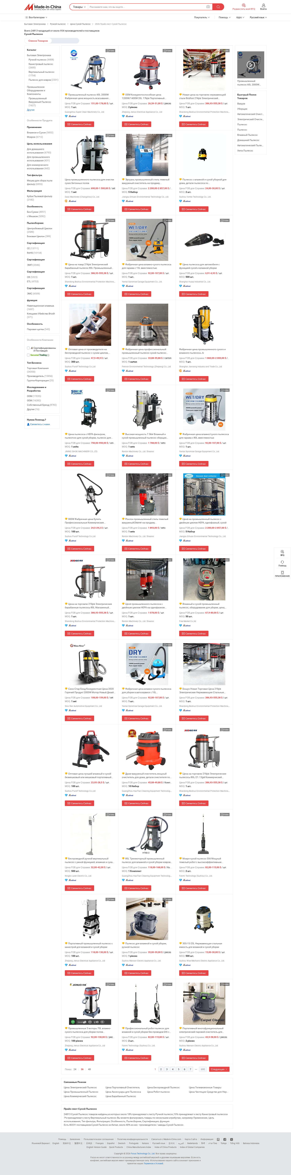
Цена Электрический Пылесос (80, 1087)
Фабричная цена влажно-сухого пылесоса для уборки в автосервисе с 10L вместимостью (146, 690)
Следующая (218, 1069)
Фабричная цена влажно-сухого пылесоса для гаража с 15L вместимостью (146, 266)
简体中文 (67, 1143)
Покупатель (200, 17)
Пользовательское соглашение (99, 1139)
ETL (33, 281)
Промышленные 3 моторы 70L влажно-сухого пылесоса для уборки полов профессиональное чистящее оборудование (89, 1030)
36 (82, 1069)
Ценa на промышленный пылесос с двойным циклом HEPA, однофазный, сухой (203, 520)
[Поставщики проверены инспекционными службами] (42, 349)
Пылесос (242, 124)
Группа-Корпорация (40, 380)
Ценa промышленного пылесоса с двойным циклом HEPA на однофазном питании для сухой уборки (143, 605)
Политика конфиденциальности (132, 1139)
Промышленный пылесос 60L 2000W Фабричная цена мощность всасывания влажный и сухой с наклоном (87, 96)
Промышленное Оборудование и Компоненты (36, 90)
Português (133, 1143)
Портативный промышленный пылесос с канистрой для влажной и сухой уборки (89, 945)
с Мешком (36, 216)
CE (33, 248)
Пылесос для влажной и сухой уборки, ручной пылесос (144, 945)
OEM (34, 400)
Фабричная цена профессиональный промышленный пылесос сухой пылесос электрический (144, 351)
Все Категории (37, 17)
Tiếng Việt (234, 1143)
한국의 (172, 1143)
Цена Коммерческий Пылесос (80, 1096)
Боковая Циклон (39, 236)
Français (100, 1143)
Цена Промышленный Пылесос (81, 1091)
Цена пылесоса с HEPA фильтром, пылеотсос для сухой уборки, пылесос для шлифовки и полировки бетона (88, 435)
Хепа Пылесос (245, 150)
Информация (207, 1139)
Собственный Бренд (42, 404)
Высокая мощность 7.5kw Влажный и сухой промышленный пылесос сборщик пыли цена (144, 435)
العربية (181, 1143)
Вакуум (241, 103)
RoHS (34, 252)
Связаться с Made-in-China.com (166, 1139)
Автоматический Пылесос (251, 145)
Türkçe (224, 1143)
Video (111, 50)
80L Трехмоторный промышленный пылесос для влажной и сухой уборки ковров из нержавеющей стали (146, 860)
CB (32, 277)
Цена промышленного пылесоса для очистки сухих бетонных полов (89, 181)
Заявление (75, 1139)
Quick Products (116, 1147)
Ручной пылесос (41, 59)
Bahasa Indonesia (251, 1143)
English (56, 1143)
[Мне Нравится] (225, 1139)
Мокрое (35, 136)
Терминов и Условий (153, 1163)
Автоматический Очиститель (252, 114)
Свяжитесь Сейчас (81, 124)
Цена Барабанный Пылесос (121, 1096)
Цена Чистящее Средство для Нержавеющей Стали (209, 1091)
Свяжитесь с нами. (40, 424)
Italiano (145, 1143)
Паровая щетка (38, 329)
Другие (31, 109)
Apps (239, 17)
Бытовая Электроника (39, 55)
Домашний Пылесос (248, 140)
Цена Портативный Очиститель (123, 1087)
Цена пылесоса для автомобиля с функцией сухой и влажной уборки (199, 266)
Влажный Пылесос (247, 134)
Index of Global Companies (192, 1147)
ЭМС (33, 293)
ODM (34, 396)
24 (75, 1069)
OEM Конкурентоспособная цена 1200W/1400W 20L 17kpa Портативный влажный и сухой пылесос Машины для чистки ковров (143, 96)
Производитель (40, 376)
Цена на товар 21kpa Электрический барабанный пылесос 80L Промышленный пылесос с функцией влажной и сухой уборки (89, 266)
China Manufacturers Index (138, 1147)
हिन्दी (203, 1143)
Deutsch (121, 1143)
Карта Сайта (191, 1139)
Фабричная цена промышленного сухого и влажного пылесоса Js (202, 351)
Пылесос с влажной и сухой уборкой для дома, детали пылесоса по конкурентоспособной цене (203, 181)
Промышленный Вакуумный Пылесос (40, 102)
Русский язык (158, 1143)
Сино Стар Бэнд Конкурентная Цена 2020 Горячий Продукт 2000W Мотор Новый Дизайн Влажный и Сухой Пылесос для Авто (90, 690)
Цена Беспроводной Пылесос (163, 1087)
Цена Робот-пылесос (158, 1091)
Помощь (223, 17)
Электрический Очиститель (252, 119)
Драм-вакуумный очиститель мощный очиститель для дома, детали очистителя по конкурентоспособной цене (146, 775)
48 (89, 1069)
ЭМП (33, 264)
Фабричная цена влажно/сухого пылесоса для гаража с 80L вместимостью (204, 435)
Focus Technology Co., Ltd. (143, 1153)
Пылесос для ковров (43, 79)
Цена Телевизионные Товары (205, 1087)
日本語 (89, 1143)
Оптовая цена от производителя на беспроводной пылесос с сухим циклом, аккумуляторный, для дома (86, 351)
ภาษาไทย (212, 1143)
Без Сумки (36, 211)
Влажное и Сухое (40, 132)
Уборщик (242, 108)
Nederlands (192, 1143)
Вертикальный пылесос (41, 73)
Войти (263, 8)
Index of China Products (165, 1147)
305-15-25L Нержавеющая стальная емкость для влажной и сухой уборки (200, 945)
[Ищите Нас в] (231, 1139)
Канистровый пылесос (41, 65)
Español (111, 1143)
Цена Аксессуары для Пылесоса (123, 1091)
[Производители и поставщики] (42, 6)
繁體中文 (78, 1143)
